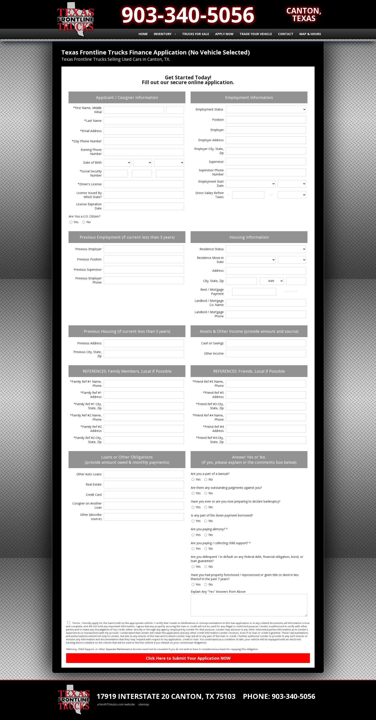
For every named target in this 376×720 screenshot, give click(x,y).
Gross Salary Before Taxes (209, 195)
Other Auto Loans (89, 474)
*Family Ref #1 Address (91, 395)
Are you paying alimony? (209, 529)
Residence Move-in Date (210, 260)
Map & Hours (310, 34)
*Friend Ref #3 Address (213, 395)
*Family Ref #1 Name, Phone (86, 383)
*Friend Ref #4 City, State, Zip (210, 440)
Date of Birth (92, 162)
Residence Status (212, 249)
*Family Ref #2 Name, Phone (86, 417)
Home (143, 34)
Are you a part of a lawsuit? (210, 474)
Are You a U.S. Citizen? (84, 216)
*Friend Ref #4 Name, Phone (208, 417)
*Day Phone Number (87, 141)
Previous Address (89, 343)
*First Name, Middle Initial (87, 110)
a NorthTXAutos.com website (116, 704)
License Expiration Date (89, 206)
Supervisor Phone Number (211, 172)
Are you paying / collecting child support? (221, 543)
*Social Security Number (91, 173)
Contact (285, 34)
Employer (217, 130)
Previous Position (89, 259)
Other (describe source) (91, 517)
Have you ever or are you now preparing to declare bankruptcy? (235, 501)
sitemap (143, 704)
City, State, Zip (213, 281)
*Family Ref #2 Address (91, 429)
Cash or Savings (212, 343)
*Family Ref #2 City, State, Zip (88, 440)
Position (218, 119)
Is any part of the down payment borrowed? (222, 515)
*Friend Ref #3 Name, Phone (208, 383)
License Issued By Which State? (89, 195)
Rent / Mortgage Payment (212, 291)
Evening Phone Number (91, 152)
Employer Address (211, 140)
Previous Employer (88, 249)
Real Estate (94, 484)
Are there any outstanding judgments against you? (226, 488)
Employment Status (209, 109)
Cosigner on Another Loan (87, 505)
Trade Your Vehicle (256, 34)
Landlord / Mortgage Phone (209, 314)
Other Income (214, 353)
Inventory (162, 34)
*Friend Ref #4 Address (213, 429)
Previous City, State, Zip (87, 354)
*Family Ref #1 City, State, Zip (88, 406)
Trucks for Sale (195, 34)
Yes (76, 222)
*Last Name (93, 121)
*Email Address (91, 131)
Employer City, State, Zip (209, 151)
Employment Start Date (211, 183)
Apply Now (224, 34)
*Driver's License (90, 184)
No (88, 222)
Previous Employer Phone (88, 280)
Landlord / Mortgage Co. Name (209, 303)
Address (218, 270)
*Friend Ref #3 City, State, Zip (210, 406)
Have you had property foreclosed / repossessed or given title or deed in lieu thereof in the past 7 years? (245, 577)
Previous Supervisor (88, 269)
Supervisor (216, 162)
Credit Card (94, 494)
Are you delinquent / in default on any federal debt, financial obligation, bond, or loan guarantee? (247, 559)
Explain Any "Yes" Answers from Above (218, 591)
